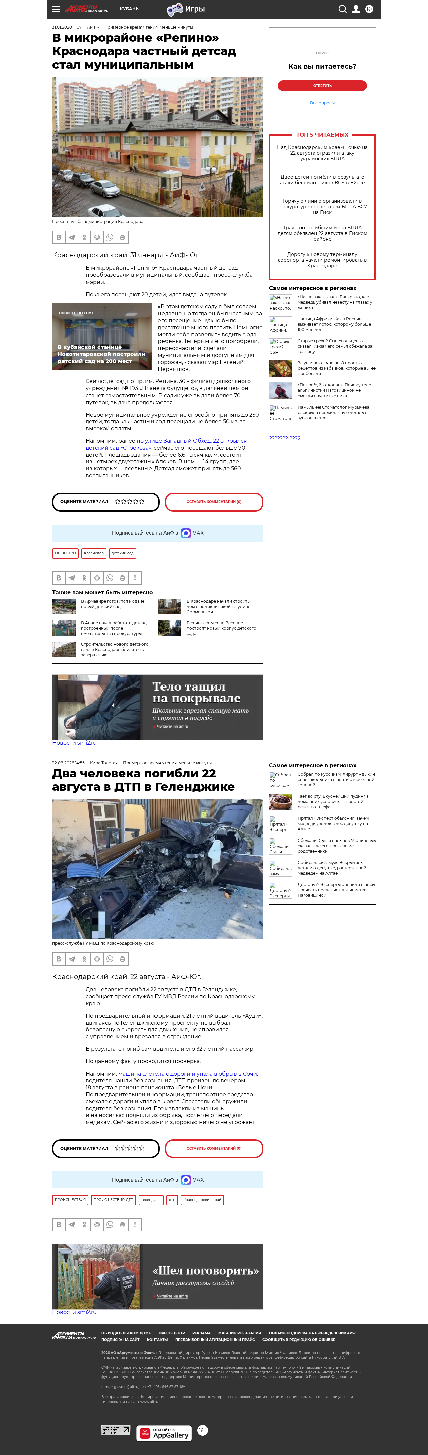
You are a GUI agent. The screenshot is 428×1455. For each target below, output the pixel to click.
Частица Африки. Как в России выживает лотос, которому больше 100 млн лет (334, 324)
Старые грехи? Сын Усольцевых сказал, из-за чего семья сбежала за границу (335, 346)
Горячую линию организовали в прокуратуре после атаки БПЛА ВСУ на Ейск (322, 206)
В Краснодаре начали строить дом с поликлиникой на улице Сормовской (218, 606)
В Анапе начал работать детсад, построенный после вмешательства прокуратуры (114, 628)
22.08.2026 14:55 (68, 762)
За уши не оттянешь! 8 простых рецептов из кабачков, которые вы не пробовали (337, 368)
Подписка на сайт (120, 1340)
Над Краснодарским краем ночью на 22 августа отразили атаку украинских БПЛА (322, 153)
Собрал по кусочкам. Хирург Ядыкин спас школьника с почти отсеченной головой (336, 779)
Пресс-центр (172, 1333)
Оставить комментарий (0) (214, 502)
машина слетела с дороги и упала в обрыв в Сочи (187, 1074)
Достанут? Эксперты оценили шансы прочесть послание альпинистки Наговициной (336, 890)
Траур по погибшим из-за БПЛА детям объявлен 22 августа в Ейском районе (322, 233)
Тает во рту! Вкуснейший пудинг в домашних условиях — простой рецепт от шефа (333, 801)
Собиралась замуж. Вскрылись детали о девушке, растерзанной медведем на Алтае (332, 868)
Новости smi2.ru (74, 743)
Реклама (201, 1333)
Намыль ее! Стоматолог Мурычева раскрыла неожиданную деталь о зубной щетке (333, 412)
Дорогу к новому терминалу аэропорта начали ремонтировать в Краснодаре (322, 260)
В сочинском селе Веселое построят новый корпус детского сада (221, 628)
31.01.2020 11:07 (67, 27)
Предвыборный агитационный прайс (215, 1340)
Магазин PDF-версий (239, 1333)
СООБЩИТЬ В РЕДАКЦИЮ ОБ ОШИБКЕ (298, 1340)
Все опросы (322, 103)
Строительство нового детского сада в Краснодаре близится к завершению (115, 649)
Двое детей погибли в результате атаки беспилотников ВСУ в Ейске (322, 180)
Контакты (157, 1340)
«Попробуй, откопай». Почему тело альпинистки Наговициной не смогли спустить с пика (334, 390)
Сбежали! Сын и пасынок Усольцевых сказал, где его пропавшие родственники (337, 846)
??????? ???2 (285, 438)
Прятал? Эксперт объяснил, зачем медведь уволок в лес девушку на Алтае (333, 823)
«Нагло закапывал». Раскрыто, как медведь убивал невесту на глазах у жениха (335, 302)
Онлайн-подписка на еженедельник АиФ (312, 1333)
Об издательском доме (126, 1333)
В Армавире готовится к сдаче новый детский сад (112, 604)
